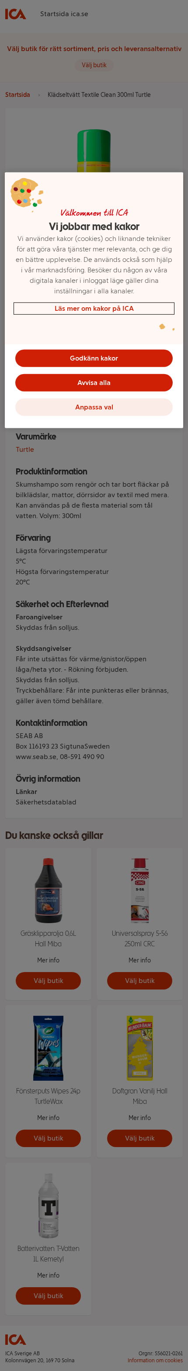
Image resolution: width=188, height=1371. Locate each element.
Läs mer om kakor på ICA (94, 308)
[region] (94, 300)
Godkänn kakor (94, 358)
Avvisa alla (94, 382)
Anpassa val (94, 407)
